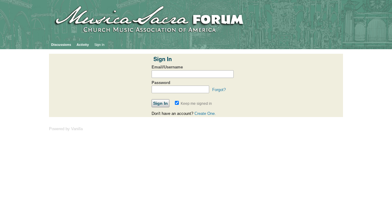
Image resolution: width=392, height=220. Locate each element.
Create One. (205, 113)
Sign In (99, 44)
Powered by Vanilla (66, 129)
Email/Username (167, 67)
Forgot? (219, 89)
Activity (83, 44)
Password (161, 82)
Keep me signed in (196, 103)
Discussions (61, 44)
